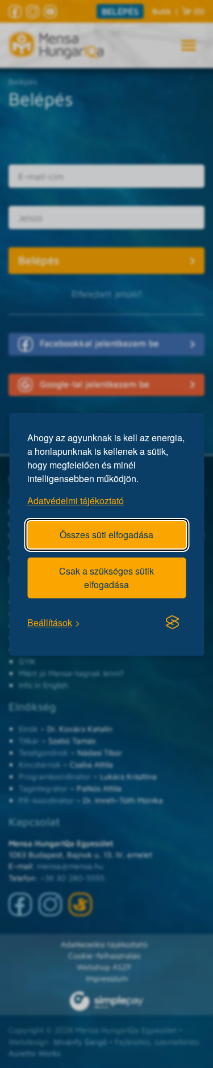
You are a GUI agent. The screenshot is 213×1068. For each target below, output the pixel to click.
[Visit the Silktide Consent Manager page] (172, 622)
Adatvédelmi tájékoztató (75, 499)
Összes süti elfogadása (106, 534)
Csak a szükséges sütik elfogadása (106, 577)
